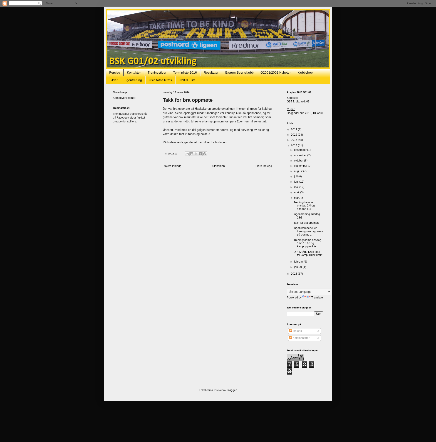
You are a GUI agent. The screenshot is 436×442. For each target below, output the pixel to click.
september (301, 165)
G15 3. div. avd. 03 (298, 101)
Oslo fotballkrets (160, 80)
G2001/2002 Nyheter (275, 72)
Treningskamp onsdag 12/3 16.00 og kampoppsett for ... (307, 243)
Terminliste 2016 (185, 72)
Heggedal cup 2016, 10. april (305, 113)
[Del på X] (196, 153)
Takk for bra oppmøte (307, 222)
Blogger (231, 390)
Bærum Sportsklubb (239, 72)
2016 (294, 134)
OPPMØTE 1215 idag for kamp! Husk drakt (308, 253)
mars (297, 197)
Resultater (211, 72)
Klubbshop (305, 72)
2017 (294, 129)
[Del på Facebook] (200, 153)
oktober (299, 160)
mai (296, 187)
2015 (294, 140)
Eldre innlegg (263, 166)
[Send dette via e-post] (187, 153)
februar (299, 261)
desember (300, 149)
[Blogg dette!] (191, 153)
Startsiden (218, 166)
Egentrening (133, 80)
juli (296, 176)
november (300, 155)
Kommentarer (301, 338)
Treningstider (157, 72)
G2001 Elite (187, 80)
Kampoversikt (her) (124, 97)
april (297, 192)
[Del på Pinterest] (204, 153)
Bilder (113, 80)
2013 (294, 273)
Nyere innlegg (172, 166)
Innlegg (297, 331)
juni (296, 181)
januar (298, 267)
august (298, 171)
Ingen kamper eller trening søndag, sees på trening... (308, 231)
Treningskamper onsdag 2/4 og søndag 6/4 (304, 206)
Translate (317, 297)
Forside (114, 72)
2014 (294, 145)
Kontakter (134, 72)
